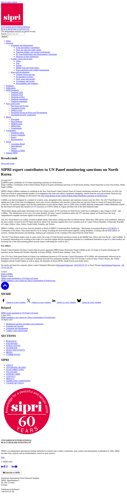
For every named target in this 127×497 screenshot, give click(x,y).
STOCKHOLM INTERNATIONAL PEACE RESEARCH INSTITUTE (15, 28)
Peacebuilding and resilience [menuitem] (27, 83)
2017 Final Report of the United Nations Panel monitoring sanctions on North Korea (74, 196)
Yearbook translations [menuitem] (19, 99)
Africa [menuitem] (18, 61)
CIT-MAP (112, 228)
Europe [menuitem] (19, 65)
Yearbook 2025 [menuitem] (17, 95)
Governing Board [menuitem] (18, 144)
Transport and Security (15, 326)
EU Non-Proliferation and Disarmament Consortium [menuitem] (36, 54)
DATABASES (12, 343)
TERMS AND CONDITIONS (18, 381)
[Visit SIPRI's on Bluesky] (2, 467)
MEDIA (9, 352)
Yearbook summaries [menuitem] (19, 101)
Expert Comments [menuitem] (18, 135)
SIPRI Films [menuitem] (16, 126)
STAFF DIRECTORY (15, 370)
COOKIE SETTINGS (15, 383)
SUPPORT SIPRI (13, 374)
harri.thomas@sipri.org (111, 265)
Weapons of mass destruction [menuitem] (27, 57)
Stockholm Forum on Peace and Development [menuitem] (29, 113)
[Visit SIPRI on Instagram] (7, 467)
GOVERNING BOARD (16, 367)
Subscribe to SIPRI (12, 473)
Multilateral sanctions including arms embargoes (25, 324)
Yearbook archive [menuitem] (18, 97)
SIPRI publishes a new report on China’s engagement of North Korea (28, 281)
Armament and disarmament (17, 328)
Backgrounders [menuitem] (17, 139)
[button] (5, 288)
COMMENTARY (13, 354)
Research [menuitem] (9, 43)
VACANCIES (11, 372)
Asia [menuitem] (17, 63)
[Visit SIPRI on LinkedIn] (13, 467)
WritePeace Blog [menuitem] (17, 133)
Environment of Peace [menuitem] (24, 77)
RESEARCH (11, 341)
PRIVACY (10, 379)
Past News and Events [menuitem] (19, 106)
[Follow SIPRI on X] (9, 467)
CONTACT (11, 376)
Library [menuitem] (14, 148)
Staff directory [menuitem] (16, 146)
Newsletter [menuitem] (15, 119)
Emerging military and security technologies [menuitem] (33, 52)
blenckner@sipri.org (65, 265)
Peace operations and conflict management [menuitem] (32, 70)
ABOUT (9, 365)
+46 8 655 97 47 (80, 265)
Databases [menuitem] (10, 86)
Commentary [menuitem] (11, 130)
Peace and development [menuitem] (20, 72)
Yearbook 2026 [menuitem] (17, 92)
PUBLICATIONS (13, 346)
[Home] (12, 25)
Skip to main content (9, 2)
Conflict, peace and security (17, 331)
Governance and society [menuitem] (25, 81)
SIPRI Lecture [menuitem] (16, 110)
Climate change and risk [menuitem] (25, 74)
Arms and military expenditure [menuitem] (28, 48)
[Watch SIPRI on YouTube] (16, 467)
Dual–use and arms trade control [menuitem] (28, 50)
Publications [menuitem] (11, 88)
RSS (3, 457)
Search (4, 34)
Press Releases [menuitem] (16, 121)
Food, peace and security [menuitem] (25, 79)
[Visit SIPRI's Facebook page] (4, 467)
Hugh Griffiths (7, 274)
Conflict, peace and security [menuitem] (22, 59)
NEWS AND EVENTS (15, 350)
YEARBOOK (11, 348)
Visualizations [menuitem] (16, 128)
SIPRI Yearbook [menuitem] (12, 90)
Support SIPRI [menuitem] (11, 153)
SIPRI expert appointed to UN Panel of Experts (19, 278)
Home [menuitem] (8, 41)
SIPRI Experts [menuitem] (16, 124)
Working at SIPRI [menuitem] (18, 151)
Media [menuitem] (8, 117)
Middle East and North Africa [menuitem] (27, 68)
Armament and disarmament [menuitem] (22, 45)
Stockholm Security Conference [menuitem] (23, 115)
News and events (7, 163)
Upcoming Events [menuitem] (18, 108)
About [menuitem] (8, 142)
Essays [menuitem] (13, 137)
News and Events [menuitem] (13, 104)
